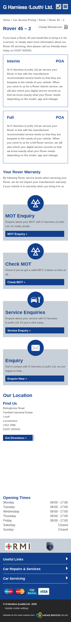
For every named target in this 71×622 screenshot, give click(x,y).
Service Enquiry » (19, 330)
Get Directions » (16, 438)
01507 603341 (11, 429)
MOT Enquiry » (17, 234)
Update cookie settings (16, 608)
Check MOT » (16, 282)
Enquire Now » (17, 378)
